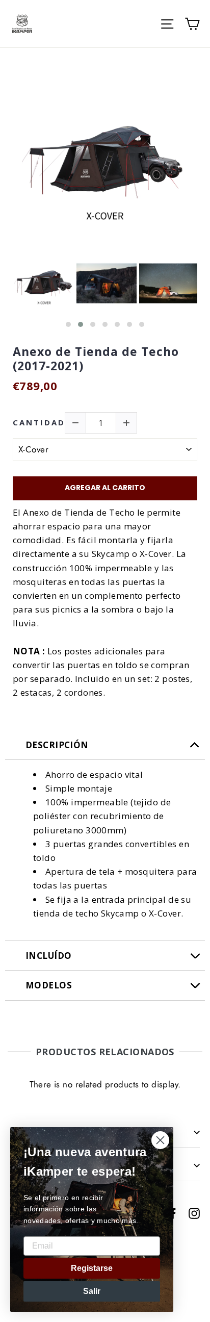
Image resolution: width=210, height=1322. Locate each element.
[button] (68, 324)
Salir (91, 1291)
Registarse (92, 1268)
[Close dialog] (160, 1140)
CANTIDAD (39, 423)
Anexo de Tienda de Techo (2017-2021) (96, 359)
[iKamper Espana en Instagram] (194, 1212)
